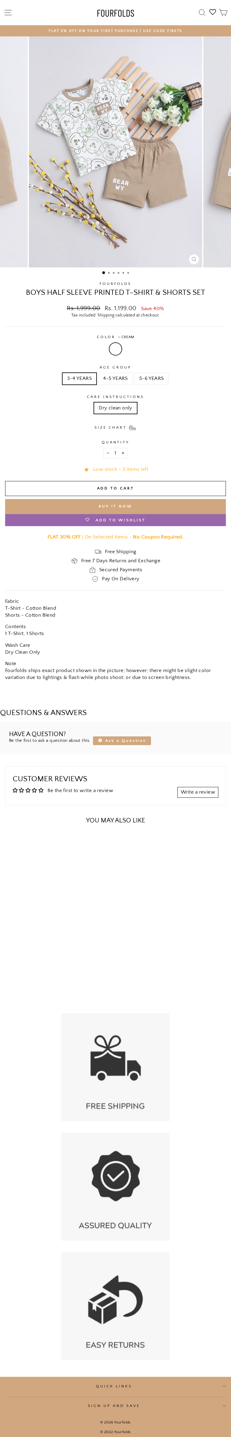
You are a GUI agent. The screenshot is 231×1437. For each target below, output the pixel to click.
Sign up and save (114, 1406)
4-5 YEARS (115, 378)
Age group (115, 367)
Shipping (105, 315)
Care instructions (115, 397)
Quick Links (114, 1386)
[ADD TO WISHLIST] (13, 840)
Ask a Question (125, 741)
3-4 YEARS (79, 378)
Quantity (116, 442)
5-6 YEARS (151, 378)
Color (115, 337)
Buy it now (115, 506)
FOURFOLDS (116, 284)
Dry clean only (115, 408)
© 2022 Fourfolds (115, 1432)
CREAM (115, 349)
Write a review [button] (198, 792)
